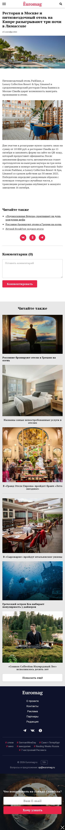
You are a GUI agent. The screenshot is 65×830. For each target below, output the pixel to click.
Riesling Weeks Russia (46, 746)
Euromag (32, 4)
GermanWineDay (26, 742)
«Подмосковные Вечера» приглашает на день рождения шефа (33, 217)
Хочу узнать (32, 810)
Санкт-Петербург (49, 742)
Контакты (32, 706)
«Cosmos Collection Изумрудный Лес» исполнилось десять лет (32, 668)
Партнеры (32, 716)
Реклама (32, 711)
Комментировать (20, 284)
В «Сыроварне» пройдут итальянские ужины (32, 556)
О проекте (32, 701)
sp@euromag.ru (46, 767)
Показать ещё (32, 678)
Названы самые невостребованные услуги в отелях (33, 421)
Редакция (32, 721)
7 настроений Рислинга (32, 750)
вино (10, 746)
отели (9, 742)
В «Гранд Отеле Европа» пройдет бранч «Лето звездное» (32, 487)
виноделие (24, 746)
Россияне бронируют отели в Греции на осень (34, 224)
